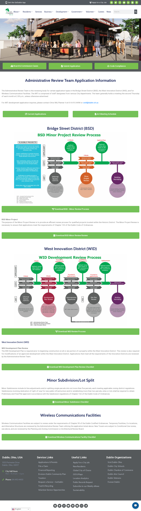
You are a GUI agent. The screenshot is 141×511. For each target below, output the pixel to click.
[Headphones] (81, 506)
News (109, 12)
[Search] (135, 12)
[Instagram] (120, 2)
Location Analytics (81, 478)
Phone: (14, 480)
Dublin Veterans (114, 478)
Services (38, 12)
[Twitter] (115, 2)
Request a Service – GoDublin (50, 482)
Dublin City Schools (116, 466)
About (16, 12)
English (18, 509)
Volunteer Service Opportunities (51, 490)
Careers (101, 12)
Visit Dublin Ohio (115, 462)
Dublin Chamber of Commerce (120, 470)
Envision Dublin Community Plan (52, 474)
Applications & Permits (47, 462)
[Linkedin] (128, 2)
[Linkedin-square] (73, 506)
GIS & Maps (78, 474)
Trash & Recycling (45, 486)
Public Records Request (83, 482)
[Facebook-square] (111, 2)
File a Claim (43, 466)
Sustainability (79, 490)
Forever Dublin (114, 482)
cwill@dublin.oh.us (90, 103)
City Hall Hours (12, 471)
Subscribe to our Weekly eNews (86, 486)
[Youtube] (124, 2)
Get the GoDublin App (17, 2)
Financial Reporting (46, 470)
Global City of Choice (82, 470)
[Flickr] (132, 2)
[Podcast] (136, 2)
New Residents (79, 466)
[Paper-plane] (86, 506)
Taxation (42, 478)
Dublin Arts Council (116, 474)
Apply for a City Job (81, 462)
